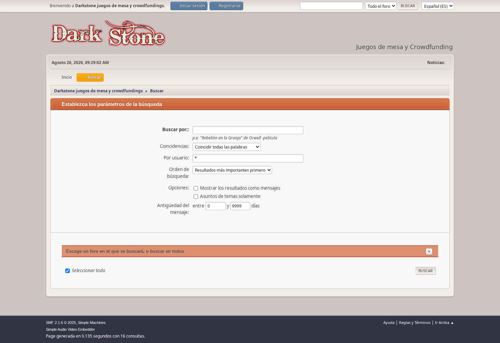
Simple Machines (92, 323)
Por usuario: (176, 158)
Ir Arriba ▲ (444, 322)
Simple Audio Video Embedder (70, 329)
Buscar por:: (175, 129)
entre (199, 205)
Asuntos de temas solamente (230, 196)
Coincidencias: (174, 146)
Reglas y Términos (415, 322)
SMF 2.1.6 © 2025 (61, 323)
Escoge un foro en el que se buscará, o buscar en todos (125, 251)
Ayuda (389, 322)
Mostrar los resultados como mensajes (240, 188)
